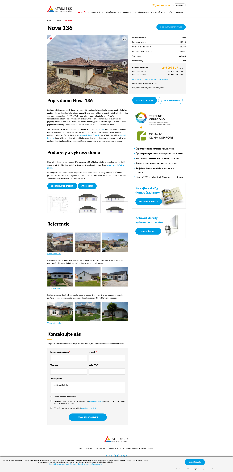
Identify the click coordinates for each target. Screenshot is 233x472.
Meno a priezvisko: (60, 351)
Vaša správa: (56, 378)
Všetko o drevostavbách (150, 12)
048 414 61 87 (163, 5)
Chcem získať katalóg (148, 201)
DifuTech (101, 129)
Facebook (109, 456)
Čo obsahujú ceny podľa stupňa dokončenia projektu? (150, 79)
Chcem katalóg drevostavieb (171, 27)
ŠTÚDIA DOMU (87, 186)
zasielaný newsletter (89, 408)
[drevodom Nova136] (60, 311)
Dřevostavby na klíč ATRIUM (59, 8)
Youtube (124, 456)
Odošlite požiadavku (88, 417)
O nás (169, 12)
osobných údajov (96, 401)
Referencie (128, 12)
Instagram (116, 456)
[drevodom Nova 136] (60, 277)
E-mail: (93, 351)
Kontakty (181, 12)
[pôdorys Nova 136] (60, 203)
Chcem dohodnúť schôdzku (65, 397)
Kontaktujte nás (144, 100)
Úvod (49, 20)
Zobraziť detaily (148, 231)
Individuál (96, 12)
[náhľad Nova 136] (88, 203)
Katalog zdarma (172, 100)
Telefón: (54, 365)
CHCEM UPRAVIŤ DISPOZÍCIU (62, 186)
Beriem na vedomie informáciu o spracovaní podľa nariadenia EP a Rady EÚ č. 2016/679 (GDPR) (89, 402)
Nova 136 (68, 20)
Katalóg (82, 12)
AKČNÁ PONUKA (112, 12)
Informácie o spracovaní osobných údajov (63, 464)
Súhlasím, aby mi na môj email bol (75, 408)
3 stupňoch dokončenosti (88, 135)
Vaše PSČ (94, 365)
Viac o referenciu (54, 253)
